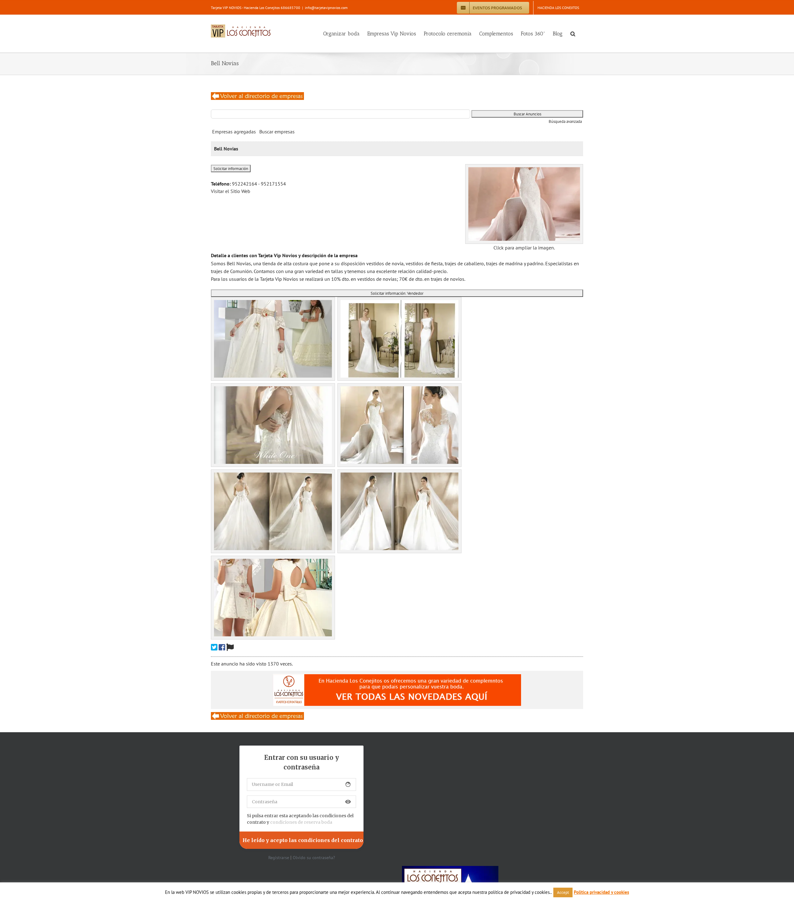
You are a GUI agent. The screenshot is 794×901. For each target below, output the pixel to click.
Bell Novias (226, 149)
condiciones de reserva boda (301, 822)
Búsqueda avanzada (565, 121)
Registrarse (278, 857)
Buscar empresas (277, 131)
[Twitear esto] (214, 647)
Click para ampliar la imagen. (524, 247)
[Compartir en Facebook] (222, 647)
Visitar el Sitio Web (230, 191)
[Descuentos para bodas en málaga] (257, 96)
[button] (572, 33)
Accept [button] (563, 892)
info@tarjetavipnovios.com (326, 7)
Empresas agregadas (234, 131)
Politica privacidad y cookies (601, 892)
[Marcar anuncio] (230, 647)
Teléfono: (221, 184)
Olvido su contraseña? (314, 857)
